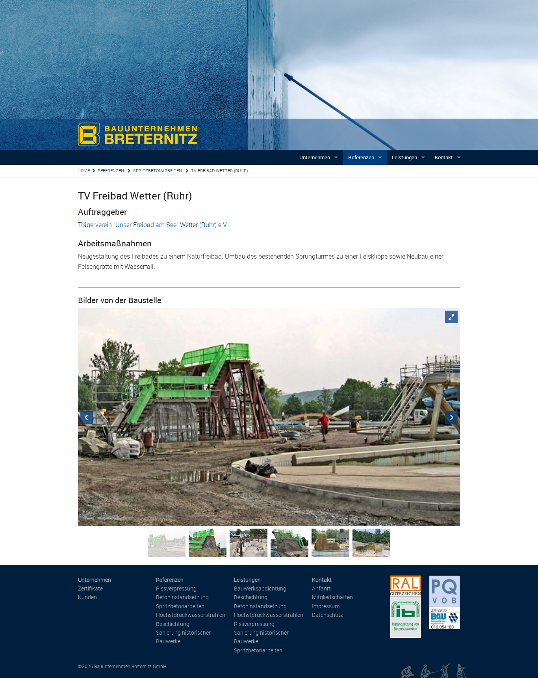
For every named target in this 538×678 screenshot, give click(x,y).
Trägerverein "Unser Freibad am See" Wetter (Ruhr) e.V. (153, 224)
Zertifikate (90, 588)
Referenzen (361, 157)
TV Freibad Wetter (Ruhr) (219, 170)
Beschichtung (172, 624)
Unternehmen (314, 157)
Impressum (325, 606)
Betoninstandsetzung (182, 597)
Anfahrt (321, 588)
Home (84, 170)
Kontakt (444, 157)
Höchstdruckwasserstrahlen (190, 614)
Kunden (87, 597)
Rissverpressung (176, 588)
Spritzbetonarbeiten (158, 170)
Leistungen (404, 157)
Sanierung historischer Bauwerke (183, 637)
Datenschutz (327, 614)
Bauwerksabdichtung (260, 588)
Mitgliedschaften (332, 597)
